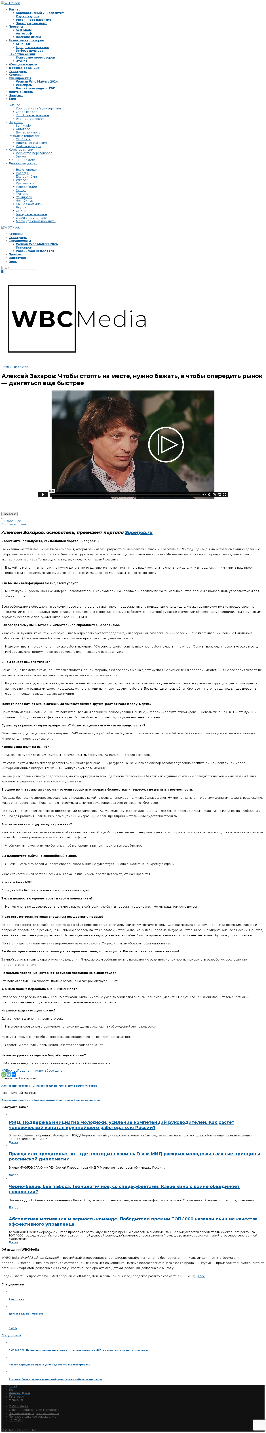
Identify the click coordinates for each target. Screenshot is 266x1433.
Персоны (16, 26)
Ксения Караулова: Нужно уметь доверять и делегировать (49, 1364)
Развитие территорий (26, 40)
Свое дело (54, 1070)
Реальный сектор (14, 367)
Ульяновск (24, 197)
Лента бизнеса (21, 92)
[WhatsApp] (3, 1074)
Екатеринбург (26, 176)
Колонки (16, 74)
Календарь (18, 71)
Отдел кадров (27, 16)
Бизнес (14, 9)
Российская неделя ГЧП (35, 88)
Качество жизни (22, 54)
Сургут (21, 190)
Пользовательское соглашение (32, 1416)
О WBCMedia (18, 1406)
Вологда (22, 173)
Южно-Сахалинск (29, 204)
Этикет (21, 61)
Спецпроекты (20, 78)
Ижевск (22, 180)
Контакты (16, 1420)
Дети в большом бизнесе (26, 1313)
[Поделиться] (2, 518)
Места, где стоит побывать (36, 221)
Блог (13, 98)
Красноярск (25, 183)
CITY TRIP (23, 44)
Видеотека (18, 258)
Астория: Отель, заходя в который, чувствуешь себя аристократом (55, 1379)
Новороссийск (27, 187)
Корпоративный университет (40, 13)
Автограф (24, 33)
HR (3, 1070)
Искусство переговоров (35, 57)
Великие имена (28, 37)
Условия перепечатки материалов (35, 1410)
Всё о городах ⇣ (28, 169)
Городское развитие (32, 47)
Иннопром (24, 85)
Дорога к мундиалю (31, 217)
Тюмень (22, 193)
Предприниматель (32, 1070)
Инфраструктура (29, 50)
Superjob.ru (139, 532)
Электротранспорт (31, 23)
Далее (13, 1142)
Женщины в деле (23, 64)
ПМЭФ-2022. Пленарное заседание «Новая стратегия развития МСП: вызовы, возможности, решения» (78, 1350)
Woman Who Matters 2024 (37, 81)
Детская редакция (24, 68)
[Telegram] (9, 1074)
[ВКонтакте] (14, 1074)
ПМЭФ (13, 1328)
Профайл (16, 95)
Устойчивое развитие (33, 19)
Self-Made (24, 30)
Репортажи (16, 1299)
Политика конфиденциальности (34, 1413)
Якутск (21, 207)
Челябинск (24, 200)
